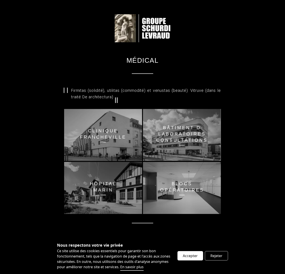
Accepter (190, 255)
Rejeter (216, 255)
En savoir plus (132, 266)
